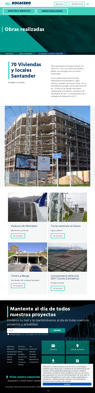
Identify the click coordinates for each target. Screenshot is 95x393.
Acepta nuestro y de (29, 334)
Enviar (57, 330)
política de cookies (63, 381)
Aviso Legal (25, 334)
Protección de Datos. (40, 334)
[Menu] (87, 4)
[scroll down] (48, 390)
